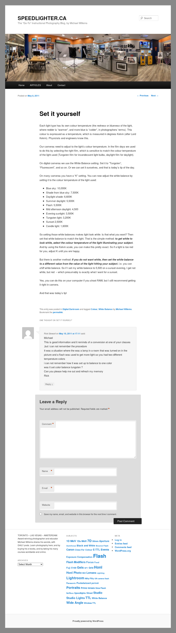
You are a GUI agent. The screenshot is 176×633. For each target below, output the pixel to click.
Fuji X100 (71, 567)
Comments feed (123, 547)
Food (96, 562)
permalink (58, 312)
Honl (98, 567)
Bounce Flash (102, 545)
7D (89, 540)
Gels (80, 567)
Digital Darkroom (71, 309)
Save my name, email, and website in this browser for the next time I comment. (80, 514)
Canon (70, 549)
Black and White (86, 545)
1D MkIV (71, 541)
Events (105, 549)
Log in (118, 539)
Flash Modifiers (76, 562)
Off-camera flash (102, 578)
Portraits (73, 587)
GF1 (86, 568)
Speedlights (80, 593)
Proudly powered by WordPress (88, 621)
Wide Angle (74, 602)
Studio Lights (75, 598)
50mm (95, 541)
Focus (90, 562)
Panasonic (71, 583)
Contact (61, 85)
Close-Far (80, 549)
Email (47, 488)
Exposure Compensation (79, 556)
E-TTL (96, 549)
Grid (91, 567)
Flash (99, 555)
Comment (48, 424)
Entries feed (121, 543)
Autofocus (71, 545)
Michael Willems (124, 309)
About (49, 85)
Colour (94, 309)
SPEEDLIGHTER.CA (42, 18)
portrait (95, 583)
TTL (88, 597)
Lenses (91, 573)
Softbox (70, 593)
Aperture (104, 541)
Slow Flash (100, 588)
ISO (84, 573)
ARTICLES (35, 85)
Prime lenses (88, 588)
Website (46, 504)
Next (154, 95)
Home (21, 85)
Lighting (100, 573)
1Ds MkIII (82, 541)
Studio (97, 593)
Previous (142, 95)
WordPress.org (123, 550)
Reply (49, 384)
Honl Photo (74, 572)
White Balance (105, 309)
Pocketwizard (83, 583)
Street (89, 593)
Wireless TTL (90, 603)
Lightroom (75, 577)
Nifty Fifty (89, 578)
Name (47, 471)
